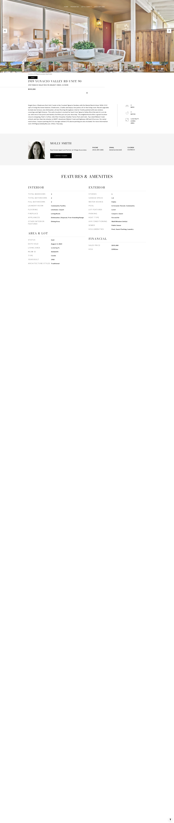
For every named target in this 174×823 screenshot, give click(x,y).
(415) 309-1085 (98, 150)
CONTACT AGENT (60, 155)
